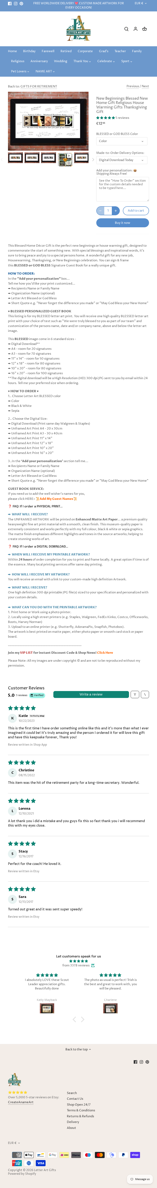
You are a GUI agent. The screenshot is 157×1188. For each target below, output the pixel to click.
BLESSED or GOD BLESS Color (117, 134)
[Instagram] (15, 3)
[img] (78, 961)
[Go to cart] (144, 28)
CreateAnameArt (21, 1102)
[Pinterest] (21, 3)
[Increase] (116, 210)
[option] (15, 157)
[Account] (135, 28)
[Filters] (135, 694)
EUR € (139, 3)
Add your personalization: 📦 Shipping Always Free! (116, 172)
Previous (133, 86)
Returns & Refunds (80, 1116)
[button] (106, 118)
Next (145, 86)
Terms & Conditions (81, 1110)
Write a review (91, 694)
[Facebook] (9, 3)
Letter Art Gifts (45, 1170)
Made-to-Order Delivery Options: (120, 153)
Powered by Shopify (22, 1174)
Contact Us (75, 1099)
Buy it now (122, 223)
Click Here (105, 653)
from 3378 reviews (76, 965)
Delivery (73, 1122)
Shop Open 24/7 (79, 1105)
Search (72, 1093)
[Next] (93, 159)
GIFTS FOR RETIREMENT (38, 86)
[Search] (126, 28)
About (71, 1128)
